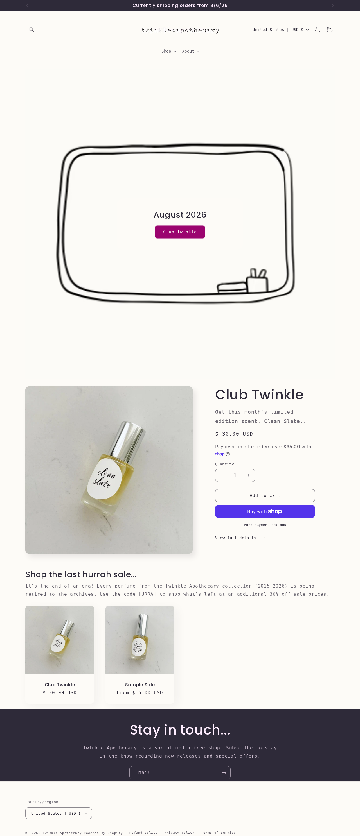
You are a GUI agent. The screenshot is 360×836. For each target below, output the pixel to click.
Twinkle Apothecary (62, 833)
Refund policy (143, 833)
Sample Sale (140, 684)
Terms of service (218, 833)
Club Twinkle (180, 231)
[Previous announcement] (27, 5)
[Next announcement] (333, 5)
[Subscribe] (224, 772)
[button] (31, 29)
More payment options (265, 525)
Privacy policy (179, 833)
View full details (237, 538)
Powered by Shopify (103, 833)
